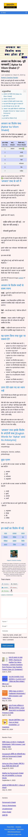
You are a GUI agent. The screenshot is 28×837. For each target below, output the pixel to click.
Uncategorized (7, 809)
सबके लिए (5, 815)
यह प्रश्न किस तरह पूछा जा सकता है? (13, 103)
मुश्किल (5, 541)
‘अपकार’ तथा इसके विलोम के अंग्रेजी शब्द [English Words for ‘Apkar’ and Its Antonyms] (14, 111)
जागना (23, 533)
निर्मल (14, 544)
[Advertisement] (14, 29)
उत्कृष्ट (14, 541)
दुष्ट (23, 537)
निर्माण (22, 541)
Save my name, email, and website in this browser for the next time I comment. (15, 637)
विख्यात (5, 537)
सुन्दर (5, 533)
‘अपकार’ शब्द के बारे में (9, 99)
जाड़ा (23, 544)
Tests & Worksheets (9, 805)
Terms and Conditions (9, 829)
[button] (26, 12)
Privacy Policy (10, 826)
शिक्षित (14, 537)
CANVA (21, 278)
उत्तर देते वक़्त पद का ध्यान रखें (11, 106)
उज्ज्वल (14, 533)
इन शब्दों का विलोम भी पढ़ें (10, 118)
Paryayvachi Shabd (9, 802)
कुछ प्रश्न (6, 115)
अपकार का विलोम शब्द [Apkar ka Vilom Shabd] (12, 95)
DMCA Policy (20, 829)
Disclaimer (18, 826)
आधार (5, 544)
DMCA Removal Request (14, 831)
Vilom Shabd (6, 812)
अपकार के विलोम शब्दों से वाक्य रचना (12, 101)
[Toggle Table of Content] (23, 91)
